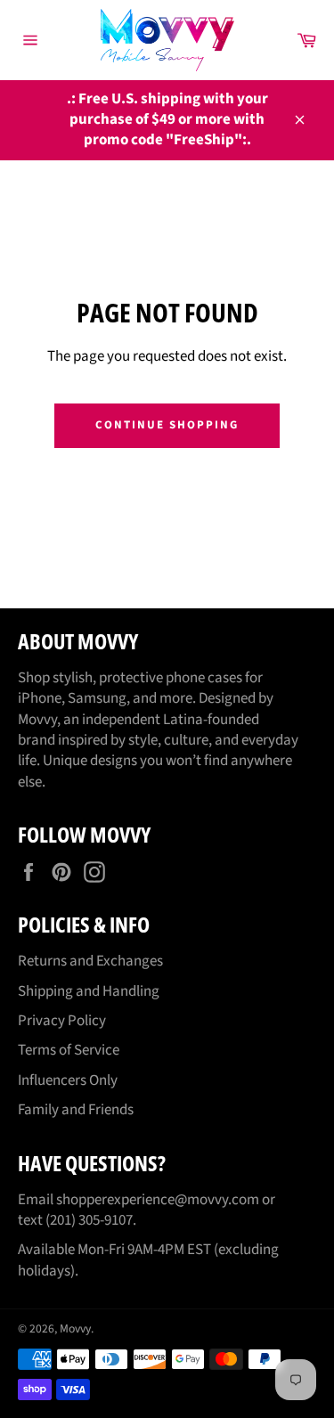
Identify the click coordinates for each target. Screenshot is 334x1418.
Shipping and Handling (88, 991)
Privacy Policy (62, 1020)
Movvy (75, 1328)
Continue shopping (166, 425)
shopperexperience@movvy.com (157, 1199)
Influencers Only (68, 1080)
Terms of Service (68, 1050)
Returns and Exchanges (90, 961)
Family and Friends (76, 1110)
